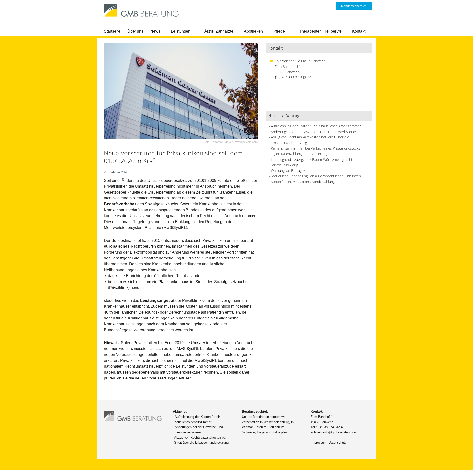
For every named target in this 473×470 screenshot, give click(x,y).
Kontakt (358, 31)
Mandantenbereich (354, 6)
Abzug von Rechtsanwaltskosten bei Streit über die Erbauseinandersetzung (201, 440)
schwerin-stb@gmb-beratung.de (333, 432)
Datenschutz (338, 442)
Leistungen (180, 31)
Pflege (279, 31)
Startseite (112, 31)
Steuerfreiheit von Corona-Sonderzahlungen (304, 181)
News (155, 31)
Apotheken (253, 31)
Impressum (319, 442)
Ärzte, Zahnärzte (218, 31)
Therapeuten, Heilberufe (320, 31)
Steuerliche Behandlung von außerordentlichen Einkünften (316, 176)
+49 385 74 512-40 (296, 77)
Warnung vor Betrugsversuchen (295, 170)
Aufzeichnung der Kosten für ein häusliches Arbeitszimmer (316, 126)
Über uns (135, 31)
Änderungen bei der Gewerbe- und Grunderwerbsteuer (313, 131)
